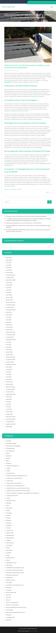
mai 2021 (8, 404)
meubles (8, 552)
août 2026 (9, 257)
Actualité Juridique (11, 443)
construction (9, 480)
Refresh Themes (33, 631)
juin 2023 (8, 342)
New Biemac (8, 6)
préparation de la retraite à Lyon (15, 567)
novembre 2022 (10, 359)
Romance (9, 587)
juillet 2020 (9, 426)
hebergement (10, 535)
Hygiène (8, 540)
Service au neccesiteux (12, 605)
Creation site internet (12, 495)
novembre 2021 (10, 389)
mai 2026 (8, 265)
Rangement (9, 577)
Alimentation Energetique (13, 446)
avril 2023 (8, 347)
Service (16, 70)
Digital (8, 510)
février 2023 (9, 352)
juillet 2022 (9, 369)
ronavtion (8, 590)
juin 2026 (8, 262)
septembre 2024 (11, 310)
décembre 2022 (10, 357)
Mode (7, 555)
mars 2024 (9, 324)
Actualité (8, 441)
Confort (8, 468)
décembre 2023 (10, 332)
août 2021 (8, 396)
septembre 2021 (10, 394)
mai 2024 (8, 319)
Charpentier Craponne (12, 465)
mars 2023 (9, 349)
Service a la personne (12, 602)
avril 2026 (8, 267)
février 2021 (9, 411)
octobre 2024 (10, 307)
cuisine (8, 498)
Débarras (8, 503)
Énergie (8, 518)
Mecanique (9, 550)
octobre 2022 (10, 362)
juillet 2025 (9, 285)
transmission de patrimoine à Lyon (15, 612)
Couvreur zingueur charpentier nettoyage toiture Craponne (22, 493)
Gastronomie (9, 533)
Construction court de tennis (14, 483)
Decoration (9, 508)
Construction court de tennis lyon (15, 485)
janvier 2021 (9, 414)
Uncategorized (10, 617)
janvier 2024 (9, 329)
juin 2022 (8, 372)
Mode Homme (10, 557)
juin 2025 (8, 287)
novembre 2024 (10, 305)
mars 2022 (9, 379)
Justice (8, 547)
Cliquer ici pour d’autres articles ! (13, 189)
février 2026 (9, 272)
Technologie (9, 610)
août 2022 (9, 367)
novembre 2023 (10, 334)
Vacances (8, 620)
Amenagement (10, 451)
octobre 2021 (9, 392)
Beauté (8, 458)
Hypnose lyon (10, 542)
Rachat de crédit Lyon (12, 575)
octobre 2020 (10, 421)
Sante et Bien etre (11, 592)
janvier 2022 (9, 384)
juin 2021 (8, 401)
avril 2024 (8, 322)
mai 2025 (8, 290)
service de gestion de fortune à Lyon (16, 607)
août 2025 (9, 282)
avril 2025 (8, 292)
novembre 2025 (10, 275)
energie (8, 515)
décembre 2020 (10, 416)
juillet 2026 (9, 260)
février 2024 (9, 327)
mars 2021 (9, 409)
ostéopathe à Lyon (11, 562)
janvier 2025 (9, 300)
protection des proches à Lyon (14, 570)
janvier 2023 (9, 354)
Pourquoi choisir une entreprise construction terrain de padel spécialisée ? (26, 216)
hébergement (10, 538)
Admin (50, 192)
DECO (7, 505)
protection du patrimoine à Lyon (15, 572)
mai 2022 (8, 374)
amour (8, 453)
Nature (8, 560)
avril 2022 (8, 377)
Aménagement (10, 448)
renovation (9, 582)
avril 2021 (8, 406)
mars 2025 (9, 295)
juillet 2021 (9, 399)
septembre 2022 (10, 364)
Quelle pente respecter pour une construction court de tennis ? (24, 223)
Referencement (10, 580)
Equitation (9, 525)
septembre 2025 (10, 280)
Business (8, 463)
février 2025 (9, 297)
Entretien (8, 520)
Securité (8, 595)
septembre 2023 (10, 339)
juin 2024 (8, 317)
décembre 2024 (10, 302)
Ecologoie (9, 513)
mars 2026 (9, 270)
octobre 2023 (10, 337)
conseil (8, 470)
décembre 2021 (10, 387)
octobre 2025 (10, 277)
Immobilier (9, 545)
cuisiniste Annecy (11, 500)
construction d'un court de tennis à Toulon (18, 488)
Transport (8, 615)
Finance (8, 528)
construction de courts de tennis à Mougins (18, 490)
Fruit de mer (9, 530)
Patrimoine (9, 565)
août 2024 (9, 312)
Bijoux (7, 460)
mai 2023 (8, 344)
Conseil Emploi (10, 473)
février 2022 (9, 382)
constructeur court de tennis (14, 478)
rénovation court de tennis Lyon (15, 585)
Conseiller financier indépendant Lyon (16, 475)
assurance (9, 456)
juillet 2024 (9, 314)
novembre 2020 (10, 419)
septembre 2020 (11, 424)
